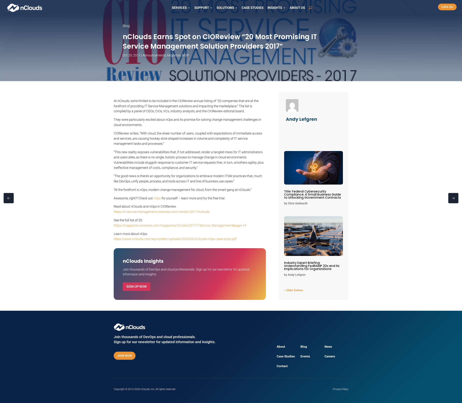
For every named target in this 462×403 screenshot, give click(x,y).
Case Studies (252, 8)
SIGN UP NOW (136, 286)
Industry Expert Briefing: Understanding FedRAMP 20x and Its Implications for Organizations (311, 266)
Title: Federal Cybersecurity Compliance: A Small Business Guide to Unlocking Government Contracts (312, 194)
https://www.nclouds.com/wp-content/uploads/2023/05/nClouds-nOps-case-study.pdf (175, 239)
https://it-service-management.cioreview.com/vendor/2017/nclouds (162, 212)
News (328, 346)
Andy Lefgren (297, 274)
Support (201, 8)
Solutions (225, 8)
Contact (282, 366)
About (281, 346)
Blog (303, 346)
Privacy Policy (340, 389)
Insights (274, 8)
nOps (157, 198)
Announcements (154, 55)
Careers (329, 356)
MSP (185, 55)
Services (179, 8)
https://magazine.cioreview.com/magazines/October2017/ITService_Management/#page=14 (180, 225)
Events (305, 356)
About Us (297, 8)
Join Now (124, 355)
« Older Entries (293, 290)
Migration (174, 55)
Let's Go (447, 7)
